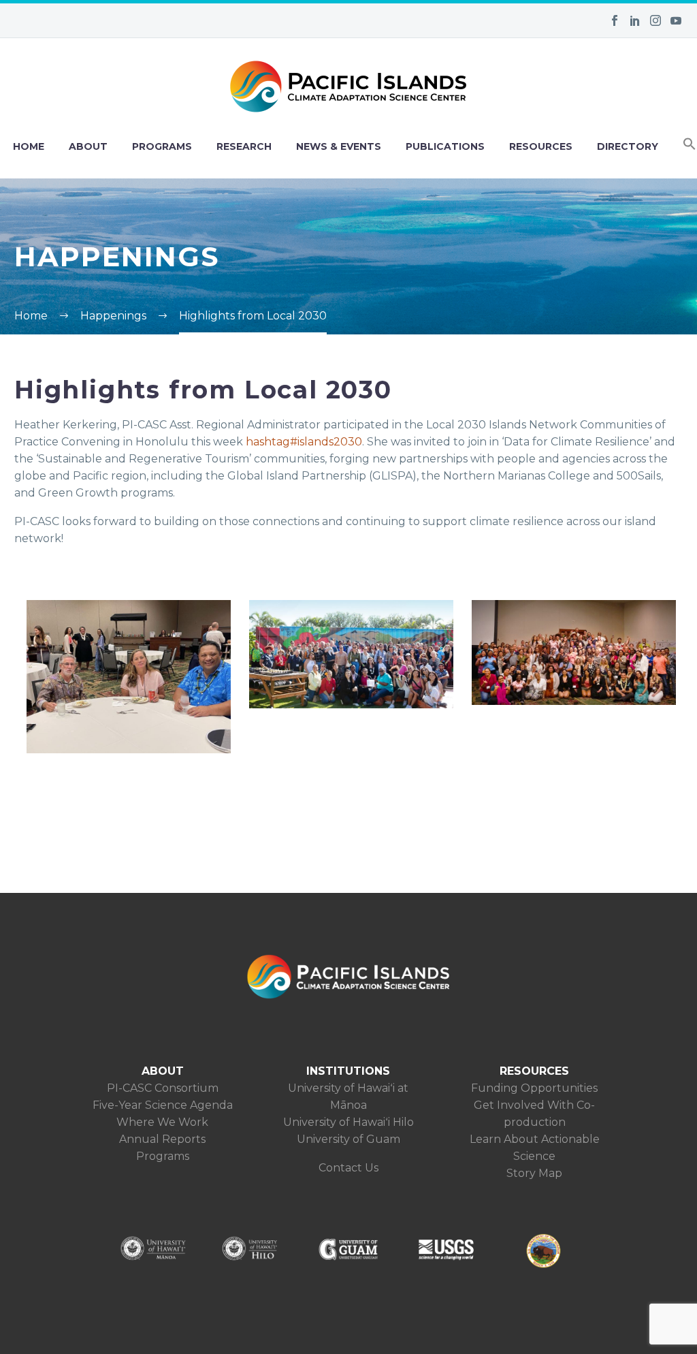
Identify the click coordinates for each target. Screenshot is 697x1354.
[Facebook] (614, 20)
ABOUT (88, 146)
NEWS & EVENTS (338, 146)
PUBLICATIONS (445, 146)
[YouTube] (676, 20)
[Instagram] (655, 20)
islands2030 (304, 441)
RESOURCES (540, 146)
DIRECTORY (627, 146)
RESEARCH (244, 146)
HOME (28, 146)
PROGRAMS (162, 146)
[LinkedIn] (635, 20)
